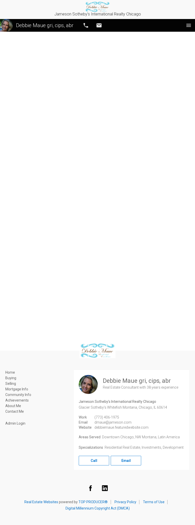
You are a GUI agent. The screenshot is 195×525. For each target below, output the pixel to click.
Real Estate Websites (41, 502)
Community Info (18, 395)
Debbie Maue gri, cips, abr (44, 25)
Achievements (17, 400)
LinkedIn (105, 488)
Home (10, 372)
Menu (188, 25)
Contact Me (14, 411)
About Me (13, 406)
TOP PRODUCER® (93, 502)
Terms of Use (154, 502)
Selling (10, 384)
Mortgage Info (16, 389)
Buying (10, 378)
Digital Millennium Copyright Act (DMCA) (98, 508)
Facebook (90, 488)
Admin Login (15, 423)
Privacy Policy (125, 502)
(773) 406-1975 (106, 417)
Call (85, 25)
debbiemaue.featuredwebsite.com (121, 427)
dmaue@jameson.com (113, 422)
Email (99, 25)
